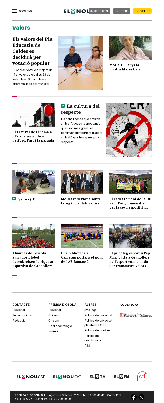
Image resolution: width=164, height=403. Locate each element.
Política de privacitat (98, 315)
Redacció (19, 320)
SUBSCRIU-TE (142, 11)
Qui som (54, 315)
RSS (87, 345)
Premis (53, 331)
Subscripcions (22, 315)
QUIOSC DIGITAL (99, 11)
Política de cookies (97, 330)
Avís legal (90, 310)
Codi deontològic (60, 326)
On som (53, 320)
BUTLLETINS (121, 11)
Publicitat (18, 310)
